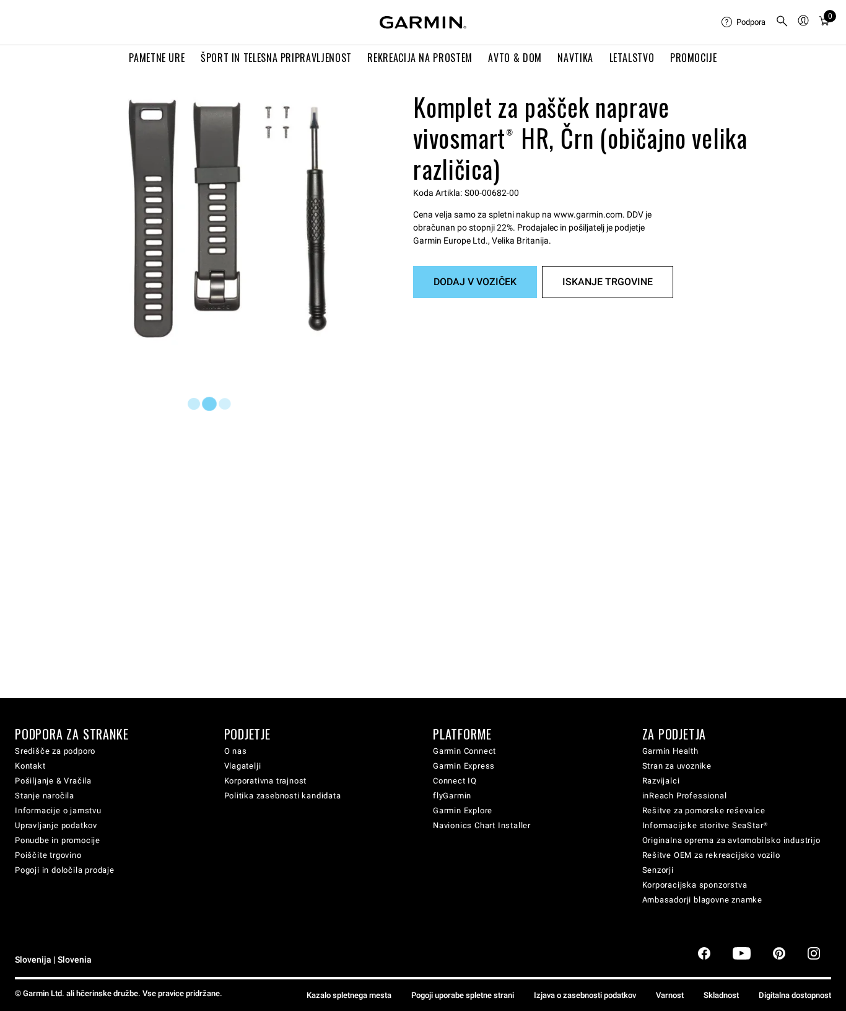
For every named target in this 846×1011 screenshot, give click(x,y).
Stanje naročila (44, 795)
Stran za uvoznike (677, 765)
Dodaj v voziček (475, 282)
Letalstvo (632, 57)
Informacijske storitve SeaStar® (705, 825)
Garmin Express (464, 765)
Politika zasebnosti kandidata (282, 795)
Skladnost (721, 995)
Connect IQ (455, 780)
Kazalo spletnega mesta (349, 995)
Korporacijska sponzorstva (695, 885)
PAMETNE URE (157, 57)
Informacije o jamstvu (58, 810)
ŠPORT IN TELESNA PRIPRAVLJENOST (276, 57)
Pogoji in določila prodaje (65, 870)
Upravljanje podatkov (56, 825)
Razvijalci (661, 780)
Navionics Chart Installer (482, 825)
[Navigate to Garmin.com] (423, 22)
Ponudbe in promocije (57, 840)
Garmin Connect (464, 751)
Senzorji (658, 870)
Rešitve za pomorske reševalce (703, 810)
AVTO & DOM (514, 57)
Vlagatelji (242, 765)
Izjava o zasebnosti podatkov (585, 995)
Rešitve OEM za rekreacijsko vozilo (711, 855)
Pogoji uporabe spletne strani (462, 995)
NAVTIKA (575, 57)
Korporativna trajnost (265, 780)
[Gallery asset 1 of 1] (227, 218)
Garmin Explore (462, 810)
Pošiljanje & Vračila (53, 780)
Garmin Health (670, 751)
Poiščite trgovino (48, 855)
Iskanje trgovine (607, 282)
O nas (235, 751)
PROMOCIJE (693, 57)
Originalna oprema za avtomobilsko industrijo (731, 840)
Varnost (670, 995)
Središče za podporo (55, 751)
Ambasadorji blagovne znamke (702, 899)
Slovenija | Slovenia (53, 960)
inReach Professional (684, 795)
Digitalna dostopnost (795, 995)
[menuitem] (743, 22)
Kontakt (30, 765)
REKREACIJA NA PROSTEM (419, 57)
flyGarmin (452, 795)
